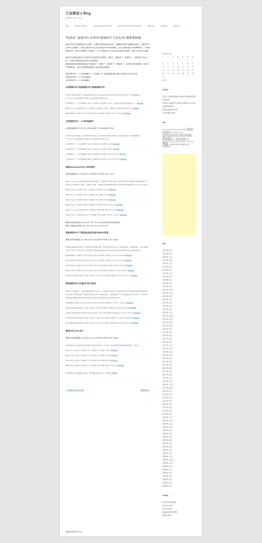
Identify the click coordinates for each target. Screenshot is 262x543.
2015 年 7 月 (167, 263)
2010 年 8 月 (167, 394)
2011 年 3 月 (167, 374)
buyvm (174, 129)
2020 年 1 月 (167, 256)
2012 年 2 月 (167, 341)
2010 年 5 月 (167, 404)
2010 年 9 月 (167, 391)
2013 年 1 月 (167, 312)
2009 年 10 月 (167, 427)
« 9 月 (164, 80)
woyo (173, 141)
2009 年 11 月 (167, 423)
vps (188, 139)
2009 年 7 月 (167, 436)
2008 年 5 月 (167, 482)
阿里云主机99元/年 (75, 390)
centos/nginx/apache (102, 26)
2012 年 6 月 (167, 328)
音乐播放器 (166, 146)
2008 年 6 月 (167, 479)
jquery (166, 132)
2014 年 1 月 (167, 286)
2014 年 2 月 (167, 283)
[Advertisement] (179, 194)
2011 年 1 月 (167, 377)
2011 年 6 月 (167, 368)
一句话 (188, 141)
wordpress (166, 141)
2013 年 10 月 (167, 296)
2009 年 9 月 (167, 430)
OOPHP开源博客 (169, 502)
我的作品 (164, 26)
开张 (176, 144)
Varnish (181, 139)
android (168, 129)
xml (176, 141)
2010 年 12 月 (167, 381)
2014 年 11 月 (167, 273)
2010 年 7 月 (167, 397)
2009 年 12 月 (167, 420)
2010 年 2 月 (167, 413)
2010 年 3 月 (167, 410)
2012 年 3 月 (167, 338)
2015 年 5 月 (167, 266)
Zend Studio (167, 508)
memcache (170, 135)
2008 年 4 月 (167, 485)
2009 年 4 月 (167, 446)
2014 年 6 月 (167, 279)
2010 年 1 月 (167, 417)
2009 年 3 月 (167, 449)
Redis (167, 138)
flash (189, 129)
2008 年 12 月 (167, 459)
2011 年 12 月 (167, 348)
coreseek (183, 129)
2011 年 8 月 (167, 361)
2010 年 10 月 (167, 387)
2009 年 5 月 (167, 443)
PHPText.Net (167, 505)
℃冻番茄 (113, 373)
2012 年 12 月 (167, 315)
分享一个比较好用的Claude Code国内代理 (179, 96)
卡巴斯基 (172, 144)
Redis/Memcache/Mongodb (130, 26)
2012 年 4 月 (167, 335)
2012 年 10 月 (167, 322)
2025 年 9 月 (167, 250)
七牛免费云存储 (168, 112)
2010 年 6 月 (167, 400)
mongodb (185, 135)
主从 (192, 141)
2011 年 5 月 (167, 371)
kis (182, 132)
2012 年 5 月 (167, 332)
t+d (174, 139)
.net (163, 129)
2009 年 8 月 (167, 433)
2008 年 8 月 (167, 472)
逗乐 (187, 144)
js (172, 132)
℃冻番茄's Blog (78, 13)
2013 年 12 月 (167, 289)
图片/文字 (151, 26)
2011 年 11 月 (167, 351)
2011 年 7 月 (167, 364)
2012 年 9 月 (167, 325)
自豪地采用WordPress (74, 531)
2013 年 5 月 (167, 302)
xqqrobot (181, 141)
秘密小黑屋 (166, 515)
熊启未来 (146, 390)
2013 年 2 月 (167, 309)
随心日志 (176, 26)
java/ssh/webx (81, 26)
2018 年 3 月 (167, 260)
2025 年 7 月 (167, 253)
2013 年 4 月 (167, 305)
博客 (165, 144)
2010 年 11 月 (167, 384)
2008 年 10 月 (167, 466)
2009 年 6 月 (167, 440)
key (179, 132)
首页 (67, 26)
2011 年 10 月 (167, 355)
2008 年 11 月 (167, 462)
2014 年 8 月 (167, 276)
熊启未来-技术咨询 (169, 512)
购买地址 (140, 103)
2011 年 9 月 (167, 358)
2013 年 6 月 (167, 299)
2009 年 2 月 (167, 453)
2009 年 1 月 (167, 456)
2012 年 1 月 (167, 345)
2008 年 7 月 (167, 476)
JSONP (175, 132)
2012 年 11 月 (167, 319)
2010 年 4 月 (167, 407)
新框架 (183, 144)
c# (178, 129)
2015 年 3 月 (167, 270)
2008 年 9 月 (167, 469)
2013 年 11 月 (167, 292)
